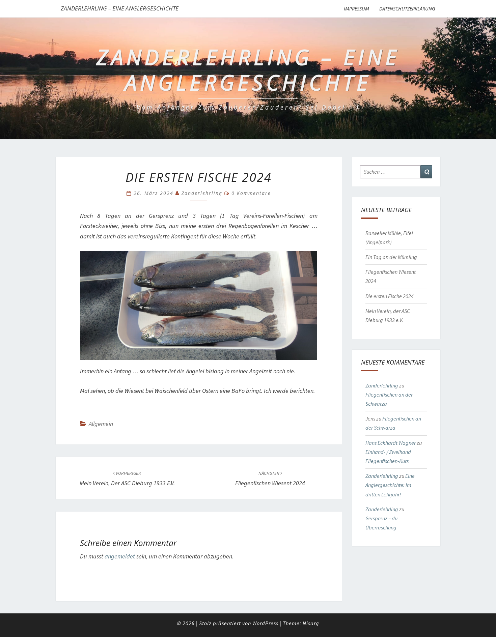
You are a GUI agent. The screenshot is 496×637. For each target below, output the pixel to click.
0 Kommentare (251, 193)
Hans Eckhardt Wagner (390, 442)
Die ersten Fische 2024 (389, 296)
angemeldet (120, 556)
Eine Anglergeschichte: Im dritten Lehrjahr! (390, 484)
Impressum (356, 8)
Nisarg (311, 623)
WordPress (265, 623)
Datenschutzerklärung (407, 8)
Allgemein (101, 424)
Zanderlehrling (202, 193)
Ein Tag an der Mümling (391, 257)
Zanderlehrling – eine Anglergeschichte (119, 8)
